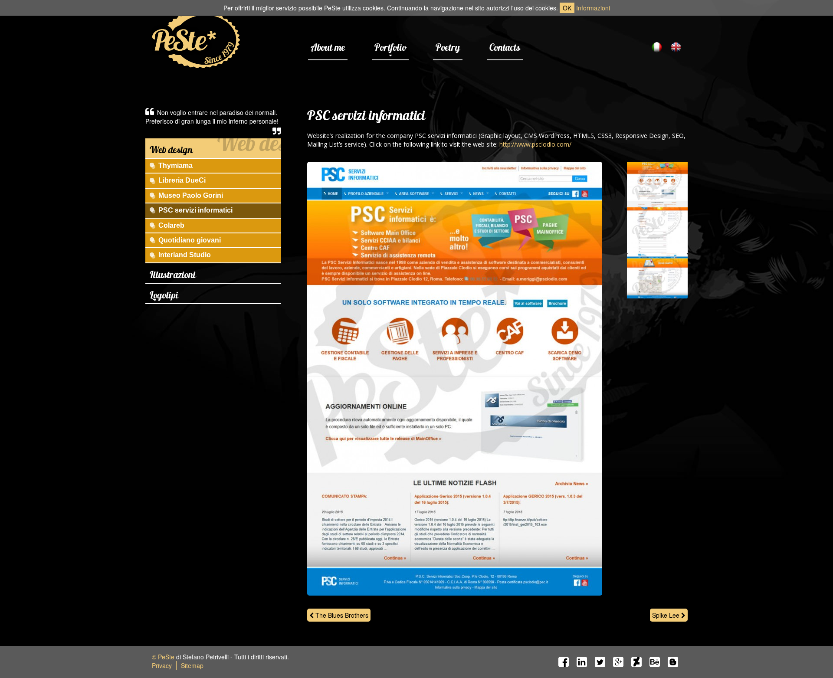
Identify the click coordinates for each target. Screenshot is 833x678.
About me (328, 47)
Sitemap (192, 665)
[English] (676, 47)
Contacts (504, 47)
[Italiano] (657, 47)
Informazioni (593, 7)
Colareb (171, 225)
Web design (171, 150)
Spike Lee (666, 615)
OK (567, 7)
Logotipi (164, 295)
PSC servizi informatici (195, 210)
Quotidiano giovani (189, 240)
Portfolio (390, 47)
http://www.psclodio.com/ (535, 144)
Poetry (448, 47)
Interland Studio (184, 255)
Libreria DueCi (182, 180)
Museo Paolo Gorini (190, 195)
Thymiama (175, 165)
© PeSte (163, 656)
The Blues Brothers (341, 615)
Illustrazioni (173, 275)
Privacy (162, 665)
